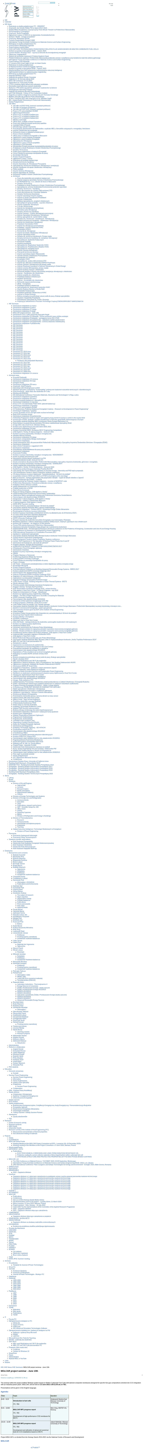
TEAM (11, 1307)
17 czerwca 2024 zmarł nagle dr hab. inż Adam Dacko (27, 63)
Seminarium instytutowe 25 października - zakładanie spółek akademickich (39, 320)
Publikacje (21, 873)
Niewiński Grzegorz (20, 963)
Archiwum (16, 176)
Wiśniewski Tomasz (20, 1035)
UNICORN (12, 1230)
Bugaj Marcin (17, 865)
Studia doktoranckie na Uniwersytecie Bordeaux (29, 486)
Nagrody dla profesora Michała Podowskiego (24, 91)
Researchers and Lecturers (18, 853)
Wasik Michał (17, 1030)
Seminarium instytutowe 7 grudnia (24, 411)
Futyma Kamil (18, 889)
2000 (15, 1298)
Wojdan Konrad (18, 1037)
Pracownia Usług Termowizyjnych (24, 837)
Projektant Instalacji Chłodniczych (29, 277)
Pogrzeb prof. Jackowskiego (22, 719)
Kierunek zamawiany (16, 1071)
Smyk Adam (17, 1061)
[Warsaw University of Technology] (17, 16)
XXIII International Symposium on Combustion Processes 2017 (34, 532)
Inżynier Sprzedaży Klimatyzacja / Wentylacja (33, 215)
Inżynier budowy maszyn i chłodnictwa (30, 270)
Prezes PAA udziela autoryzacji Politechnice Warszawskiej (33, 525)
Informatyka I (21, 1009)
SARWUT (12, 1248)
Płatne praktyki (18, 169)
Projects (7, 1136)
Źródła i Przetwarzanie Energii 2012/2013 (31, 989)
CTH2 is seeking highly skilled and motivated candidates (28, 84)
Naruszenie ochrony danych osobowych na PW (29, 458)
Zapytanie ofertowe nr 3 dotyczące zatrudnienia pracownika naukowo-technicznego (41, 1180)
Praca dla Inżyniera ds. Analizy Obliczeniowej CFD (34, 190)
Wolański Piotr (18, 1065)
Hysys (11, 1355)
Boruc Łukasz (17, 862)
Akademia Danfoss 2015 (21, 625)
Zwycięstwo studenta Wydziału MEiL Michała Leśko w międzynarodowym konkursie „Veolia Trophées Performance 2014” (55, 639)
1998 (15, 1295)
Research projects (23, 1033)
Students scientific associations (19, 839)
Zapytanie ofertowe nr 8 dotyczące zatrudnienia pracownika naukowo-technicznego (41, 1189)
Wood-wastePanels (15, 1147)
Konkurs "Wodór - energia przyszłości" (22, 37)
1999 (15, 1296)
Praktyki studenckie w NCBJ (23, 488)
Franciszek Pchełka (20, 453)
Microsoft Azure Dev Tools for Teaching (22, 1338)
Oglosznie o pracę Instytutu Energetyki (26, 139)
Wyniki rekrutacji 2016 (20, 583)
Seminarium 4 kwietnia (21, 550)
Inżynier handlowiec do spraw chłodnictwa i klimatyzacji (32, 167)
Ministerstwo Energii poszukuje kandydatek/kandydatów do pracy (35, 146)
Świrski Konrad (18, 1022)
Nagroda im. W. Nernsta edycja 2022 (21, 79)
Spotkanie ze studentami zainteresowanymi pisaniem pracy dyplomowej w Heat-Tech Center (45, 673)
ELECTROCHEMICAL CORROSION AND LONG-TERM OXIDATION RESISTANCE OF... (48, 1153)
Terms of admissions (20, 1081)
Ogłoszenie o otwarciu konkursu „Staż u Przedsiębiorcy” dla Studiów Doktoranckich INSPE (44, 662)
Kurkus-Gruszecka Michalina (23, 927)
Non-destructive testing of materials (25, 1133)
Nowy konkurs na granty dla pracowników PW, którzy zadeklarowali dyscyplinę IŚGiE (42, 423)
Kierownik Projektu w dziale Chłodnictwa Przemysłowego (33, 174)
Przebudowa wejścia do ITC (22, 729)
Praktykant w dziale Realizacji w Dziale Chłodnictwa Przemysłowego (37, 148)
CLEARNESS (14, 1140)
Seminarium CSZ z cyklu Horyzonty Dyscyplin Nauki (31, 314)
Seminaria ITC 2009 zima (22, 371)
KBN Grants (13, 1126)
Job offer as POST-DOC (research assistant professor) (31, 106)
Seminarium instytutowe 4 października (26, 323)
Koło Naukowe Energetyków (23, 841)
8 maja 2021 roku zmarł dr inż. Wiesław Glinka (29, 425)
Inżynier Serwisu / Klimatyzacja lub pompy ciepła (34, 264)
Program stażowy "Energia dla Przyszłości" (28, 544)
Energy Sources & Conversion (27, 986)
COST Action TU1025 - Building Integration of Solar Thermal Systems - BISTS (40, 581)
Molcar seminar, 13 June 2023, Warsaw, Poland (29, 1203)
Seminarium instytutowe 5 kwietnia (25, 397)
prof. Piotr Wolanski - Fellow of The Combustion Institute (28, 93)
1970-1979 (17, 1284)
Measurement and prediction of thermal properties (30, 1132)
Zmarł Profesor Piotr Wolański (19, 61)
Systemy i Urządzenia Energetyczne (25, 1096)
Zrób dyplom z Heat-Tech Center (24, 636)
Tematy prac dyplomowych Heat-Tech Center (28, 675)
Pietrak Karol (17, 973)
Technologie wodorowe (21, 1111)
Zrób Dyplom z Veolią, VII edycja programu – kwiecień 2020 (33, 467)
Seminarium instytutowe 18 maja (24, 428)
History (19, 810)
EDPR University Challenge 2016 (24, 597)
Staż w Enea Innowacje (21, 490)
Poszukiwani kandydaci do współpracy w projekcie (30, 648)
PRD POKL (13, 1244)
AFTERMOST (14, 1192)
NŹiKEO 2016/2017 (24, 998)
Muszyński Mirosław (20, 962)
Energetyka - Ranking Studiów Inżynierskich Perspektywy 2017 (30, 766)
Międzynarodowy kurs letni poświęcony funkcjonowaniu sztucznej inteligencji (35, 70)
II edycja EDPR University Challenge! (26, 558)
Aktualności (21, 1043)
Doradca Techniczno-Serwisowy (28, 194)
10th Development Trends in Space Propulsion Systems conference (36, 539)
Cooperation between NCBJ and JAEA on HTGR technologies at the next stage (40, 476)
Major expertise (22, 897)
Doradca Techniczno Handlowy (28, 211)
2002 (15, 1302)
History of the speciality (21, 1082)
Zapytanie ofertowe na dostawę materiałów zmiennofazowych (34, 1222)
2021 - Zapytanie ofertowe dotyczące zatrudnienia (30, 1210)
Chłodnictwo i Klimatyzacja (22, 1094)
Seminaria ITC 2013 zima (22, 355)
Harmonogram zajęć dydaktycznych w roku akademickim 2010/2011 (36, 738)
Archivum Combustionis (21, 1272)
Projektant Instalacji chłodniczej (28, 285)
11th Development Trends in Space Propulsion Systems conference (36, 472)
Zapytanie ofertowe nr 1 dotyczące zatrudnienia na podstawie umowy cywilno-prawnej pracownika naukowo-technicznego (55, 1176)
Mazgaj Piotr (17, 918)
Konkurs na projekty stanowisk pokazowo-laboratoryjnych (33, 734)
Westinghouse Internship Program (20, 89)
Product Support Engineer (22, 157)
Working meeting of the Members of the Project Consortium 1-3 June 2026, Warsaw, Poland (44, 1145)
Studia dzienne (14, 1092)
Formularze (13, 1306)
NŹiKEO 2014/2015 (24, 993)
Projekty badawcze (23, 900)
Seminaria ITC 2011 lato (21, 366)
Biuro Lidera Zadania (20, 1255)
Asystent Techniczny (24, 278)
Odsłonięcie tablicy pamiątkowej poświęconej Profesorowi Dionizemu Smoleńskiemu (42, 495)
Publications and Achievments (27, 884)
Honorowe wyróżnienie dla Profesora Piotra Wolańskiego (33, 627)
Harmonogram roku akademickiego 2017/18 (28, 516)
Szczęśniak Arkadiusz (20, 1017)
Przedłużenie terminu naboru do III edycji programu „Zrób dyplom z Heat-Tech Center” (42, 632)
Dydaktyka (21, 871)
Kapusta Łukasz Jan (20, 915)
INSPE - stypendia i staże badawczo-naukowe (29, 669)
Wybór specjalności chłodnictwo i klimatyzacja (29, 689)
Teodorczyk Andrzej (20, 1026)
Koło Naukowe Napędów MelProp (25, 848)
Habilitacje (12, 1276)
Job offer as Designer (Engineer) (24, 107)
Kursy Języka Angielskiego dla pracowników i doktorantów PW (34, 749)
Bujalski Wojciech (19, 867)
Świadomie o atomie (20, 643)
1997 (15, 1293)
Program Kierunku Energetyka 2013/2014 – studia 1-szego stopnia (36, 685)
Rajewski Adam (18, 982)
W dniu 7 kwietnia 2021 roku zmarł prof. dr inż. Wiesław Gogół (30, 98)
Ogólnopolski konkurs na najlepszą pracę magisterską (27, 72)
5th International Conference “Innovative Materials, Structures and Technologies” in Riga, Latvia (46, 395)
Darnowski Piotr (18, 880)
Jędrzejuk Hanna (19, 913)
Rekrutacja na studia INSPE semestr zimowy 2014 (30, 654)
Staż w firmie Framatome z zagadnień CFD (28, 446)
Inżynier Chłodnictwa (24, 199)
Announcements (23, 800)
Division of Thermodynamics (23, 818)
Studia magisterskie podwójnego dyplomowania (29, 465)
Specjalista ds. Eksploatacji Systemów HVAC (33, 245)
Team (19, 803)
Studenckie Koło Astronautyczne (24, 847)
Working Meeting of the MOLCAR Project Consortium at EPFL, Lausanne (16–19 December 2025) (47, 1143)
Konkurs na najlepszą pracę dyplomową (27, 624)
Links (6, 1360)
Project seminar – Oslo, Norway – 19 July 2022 (29, 1205)
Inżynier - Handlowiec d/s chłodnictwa (30, 273)
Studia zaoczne (14, 1100)
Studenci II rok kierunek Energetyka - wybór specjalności (32, 608)
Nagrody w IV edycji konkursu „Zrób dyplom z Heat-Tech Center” (35, 576)
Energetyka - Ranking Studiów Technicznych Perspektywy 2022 (31, 773)
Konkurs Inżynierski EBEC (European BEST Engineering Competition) (37, 430)
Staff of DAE (21, 785)
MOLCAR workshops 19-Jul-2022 (20, 81)
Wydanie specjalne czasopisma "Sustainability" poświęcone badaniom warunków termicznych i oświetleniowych (52, 390)
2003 (15, 1304)
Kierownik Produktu (24, 241)
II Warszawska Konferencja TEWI (24, 703)
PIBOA (15, 553)
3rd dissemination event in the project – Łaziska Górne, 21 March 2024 (37, 1201)
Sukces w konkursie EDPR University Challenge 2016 (31, 574)
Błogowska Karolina (20, 860)
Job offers (12, 104)
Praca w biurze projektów (21, 134)
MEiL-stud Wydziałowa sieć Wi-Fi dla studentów (29, 661)
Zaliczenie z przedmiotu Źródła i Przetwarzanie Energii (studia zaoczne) (42, 995)
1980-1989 (17, 1285)
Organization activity (24, 898)
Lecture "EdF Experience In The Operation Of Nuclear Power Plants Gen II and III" (41, 541)
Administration (14, 1045)
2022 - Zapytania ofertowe (22, 1172)
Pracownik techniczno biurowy (27, 252)
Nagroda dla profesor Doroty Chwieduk (22, 77)
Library (11, 778)
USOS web (26, 16)
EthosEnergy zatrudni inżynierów (24, 127)
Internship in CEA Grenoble (22, 144)
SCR (10, 1233)
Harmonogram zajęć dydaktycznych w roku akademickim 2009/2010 (36, 752)
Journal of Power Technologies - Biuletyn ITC (28, 1274)
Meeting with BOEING (20, 393)
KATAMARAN (14, 1224)
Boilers (19, 924)
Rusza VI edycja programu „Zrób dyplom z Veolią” (30, 492)
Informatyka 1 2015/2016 (25, 882)
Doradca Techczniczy (20, 150)
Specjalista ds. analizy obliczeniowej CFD (31, 261)
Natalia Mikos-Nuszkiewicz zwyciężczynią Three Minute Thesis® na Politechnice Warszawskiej (42, 30)
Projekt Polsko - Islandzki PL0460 (24, 745)
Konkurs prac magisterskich (22, 713)
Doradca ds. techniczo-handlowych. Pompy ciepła (34, 236)
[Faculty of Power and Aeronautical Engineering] (6, 17)
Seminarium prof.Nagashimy (23, 726)
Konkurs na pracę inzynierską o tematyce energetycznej (32, 434)
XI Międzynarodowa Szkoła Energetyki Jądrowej (25, 67)
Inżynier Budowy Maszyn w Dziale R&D (31, 289)
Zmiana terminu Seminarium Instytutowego (28, 537)
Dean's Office (26, 14)
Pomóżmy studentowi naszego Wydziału (27, 701)
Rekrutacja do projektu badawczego (25, 160)
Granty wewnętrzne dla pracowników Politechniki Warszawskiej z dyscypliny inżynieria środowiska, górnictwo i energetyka (55, 462)
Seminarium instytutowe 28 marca (24, 384)
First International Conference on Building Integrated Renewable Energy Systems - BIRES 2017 (46, 569)
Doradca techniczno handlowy (23, 162)
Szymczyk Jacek (19, 1020)
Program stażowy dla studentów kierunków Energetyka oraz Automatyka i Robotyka (41, 520)
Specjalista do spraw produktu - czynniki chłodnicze (35, 203)
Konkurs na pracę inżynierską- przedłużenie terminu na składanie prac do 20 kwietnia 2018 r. (45, 513)
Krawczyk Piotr (18, 922)
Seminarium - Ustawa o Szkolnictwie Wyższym (29, 500)
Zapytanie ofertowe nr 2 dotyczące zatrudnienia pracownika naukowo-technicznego (41, 1178)
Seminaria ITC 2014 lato (21, 353)
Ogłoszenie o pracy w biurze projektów (26, 143)
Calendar (8, 22)
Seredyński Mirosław (20, 1007)
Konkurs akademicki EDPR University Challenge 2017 (32, 571)
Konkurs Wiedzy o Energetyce (23, 617)
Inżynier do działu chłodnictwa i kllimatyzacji (32, 233)
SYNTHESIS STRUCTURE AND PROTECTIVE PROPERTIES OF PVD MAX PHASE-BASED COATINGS (54, 1157)
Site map (111, 3)
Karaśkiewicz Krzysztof (21, 916)
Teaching (20, 827)
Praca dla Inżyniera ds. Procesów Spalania (32, 192)
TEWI (11, 1257)
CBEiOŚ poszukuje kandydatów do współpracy (29, 676)
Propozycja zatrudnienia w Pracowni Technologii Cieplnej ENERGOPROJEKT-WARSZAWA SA (50, 301)
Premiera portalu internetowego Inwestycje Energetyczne (32, 585)
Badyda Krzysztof (19, 855)
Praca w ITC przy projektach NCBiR (25, 111)
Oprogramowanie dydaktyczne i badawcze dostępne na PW (29, 1330)
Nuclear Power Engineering (18, 1075)
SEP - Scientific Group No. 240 (28, 807)
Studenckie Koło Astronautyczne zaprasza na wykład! (31, 747)
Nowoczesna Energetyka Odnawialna (26, 1109)
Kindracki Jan (17, 920)
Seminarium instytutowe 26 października (27, 416)
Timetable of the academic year (24, 720)
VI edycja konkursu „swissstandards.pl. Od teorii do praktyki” (33, 506)
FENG (11, 1138)
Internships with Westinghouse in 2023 (26, 388)
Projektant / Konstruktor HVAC (27, 224)
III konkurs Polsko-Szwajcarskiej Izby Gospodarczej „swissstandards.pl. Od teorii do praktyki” (45, 613)
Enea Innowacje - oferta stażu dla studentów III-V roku (31, 391)
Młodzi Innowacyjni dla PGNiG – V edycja (27, 479)
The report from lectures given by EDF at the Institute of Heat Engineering (38, 610)
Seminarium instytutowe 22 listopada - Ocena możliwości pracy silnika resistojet (40, 316)
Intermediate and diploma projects (29, 823)
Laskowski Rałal (18, 931)
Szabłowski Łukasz (19, 1015)
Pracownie (12, 833)
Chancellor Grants (15, 1128)
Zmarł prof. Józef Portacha (22, 386)
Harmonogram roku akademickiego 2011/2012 (29, 731)
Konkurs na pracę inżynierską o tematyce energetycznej (32, 551)
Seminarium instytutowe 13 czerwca (25, 379)
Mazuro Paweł (18, 948)
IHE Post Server (27, 6)
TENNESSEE (14, 1239)
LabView (16, 1336)
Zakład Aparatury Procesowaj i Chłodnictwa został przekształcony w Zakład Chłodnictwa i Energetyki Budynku (51, 682)
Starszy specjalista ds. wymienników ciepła (32, 217)
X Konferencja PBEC (20, 733)
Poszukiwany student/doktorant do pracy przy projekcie (32, 449)
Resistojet (20, 952)
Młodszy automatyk (19, 120)
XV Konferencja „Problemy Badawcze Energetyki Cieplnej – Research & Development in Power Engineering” (50, 409)
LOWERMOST (14, 1212)
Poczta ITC (13, 1319)
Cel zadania (17, 1251)
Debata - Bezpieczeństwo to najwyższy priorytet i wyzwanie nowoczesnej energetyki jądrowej (45, 629)
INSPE (15, 655)
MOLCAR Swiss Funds (17, 1141)
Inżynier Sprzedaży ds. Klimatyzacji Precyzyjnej (29, 164)
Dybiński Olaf (17, 886)
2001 (15, 1300)
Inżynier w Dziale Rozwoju (26, 294)
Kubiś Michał (17, 926)
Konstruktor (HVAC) (24, 229)
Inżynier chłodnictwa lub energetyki (25, 130)
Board (11, 779)
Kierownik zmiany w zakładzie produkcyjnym (28, 132)
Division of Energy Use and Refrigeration (27, 798)
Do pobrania (13, 1263)
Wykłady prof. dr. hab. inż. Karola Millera (27, 743)
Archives (8, 1261)
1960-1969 (17, 1282)
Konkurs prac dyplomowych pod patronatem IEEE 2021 (32, 426)
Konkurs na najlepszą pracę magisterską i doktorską (31, 594)
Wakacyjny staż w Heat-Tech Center (25, 620)
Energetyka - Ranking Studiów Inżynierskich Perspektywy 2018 (30, 768)
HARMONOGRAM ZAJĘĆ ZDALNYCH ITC (28, 460)
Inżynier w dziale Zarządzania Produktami (31, 197)
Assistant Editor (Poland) (21, 125)
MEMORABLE (14, 1170)
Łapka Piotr (17, 942)
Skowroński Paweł (19, 1013)
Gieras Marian (18, 891)
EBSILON (16, 1323)
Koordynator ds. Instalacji (26, 257)
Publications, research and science (29, 805)
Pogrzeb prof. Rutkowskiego (22, 717)
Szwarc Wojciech (19, 1063)
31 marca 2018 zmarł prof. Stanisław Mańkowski (29, 514)
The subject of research (25, 895)
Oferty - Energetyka (23, 284)
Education (20, 802)
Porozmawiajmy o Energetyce (19, 31)
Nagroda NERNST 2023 (17, 75)
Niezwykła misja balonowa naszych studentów (25, 86)
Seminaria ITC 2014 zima (22, 351)
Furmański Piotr (18, 888)
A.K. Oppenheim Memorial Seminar (25, 757)
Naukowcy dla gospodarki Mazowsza (30, 360)
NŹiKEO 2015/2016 (24, 996)
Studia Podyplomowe (16, 102)
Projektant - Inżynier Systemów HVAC (30, 227)
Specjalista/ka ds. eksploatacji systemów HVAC (33, 287)
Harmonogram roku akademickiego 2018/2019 (29, 497)
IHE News (8, 24)
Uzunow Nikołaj (18, 1028)
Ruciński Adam (18, 1002)
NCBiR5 (12, 1249)
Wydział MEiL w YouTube (17, 1358)
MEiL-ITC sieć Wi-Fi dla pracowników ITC (27, 641)
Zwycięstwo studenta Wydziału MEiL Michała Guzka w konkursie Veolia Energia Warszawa (44, 536)
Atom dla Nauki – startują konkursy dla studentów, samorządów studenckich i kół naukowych (45, 622)
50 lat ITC (12, 1267)
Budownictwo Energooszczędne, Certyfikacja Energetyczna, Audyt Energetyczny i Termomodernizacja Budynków (52, 1105)
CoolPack (16, 1349)
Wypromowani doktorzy (25, 792)
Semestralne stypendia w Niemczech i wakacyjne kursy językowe (35, 712)
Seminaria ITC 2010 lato (21, 370)
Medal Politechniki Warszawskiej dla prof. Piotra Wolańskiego (34, 638)
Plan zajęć (21, 905)
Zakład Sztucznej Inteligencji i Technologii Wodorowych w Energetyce (37, 829)
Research (20, 820)
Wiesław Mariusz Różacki (22, 435)
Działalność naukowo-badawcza (28, 874)
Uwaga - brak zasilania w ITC (23, 680)
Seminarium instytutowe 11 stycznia (25, 402)
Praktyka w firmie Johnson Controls (25, 485)
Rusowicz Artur (18, 1006)
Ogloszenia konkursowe (21, 113)
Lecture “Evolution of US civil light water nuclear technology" (34, 412)
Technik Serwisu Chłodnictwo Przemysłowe (32, 255)
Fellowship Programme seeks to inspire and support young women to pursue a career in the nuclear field (49, 418)
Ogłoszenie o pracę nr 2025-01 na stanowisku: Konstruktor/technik (31, 35)
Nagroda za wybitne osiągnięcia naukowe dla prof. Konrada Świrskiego (33, 95)
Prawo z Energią (19, 562)
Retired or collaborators (17, 1047)
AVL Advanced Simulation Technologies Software (30, 1328)
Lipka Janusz (17, 940)
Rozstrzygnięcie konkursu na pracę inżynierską (29, 511)
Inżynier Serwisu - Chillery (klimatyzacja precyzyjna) (35, 213)
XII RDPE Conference (20, 618)
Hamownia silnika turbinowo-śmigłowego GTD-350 (30, 601)
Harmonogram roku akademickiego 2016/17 (28, 573)
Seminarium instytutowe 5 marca (24, 307)
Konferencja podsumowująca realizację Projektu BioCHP (33, 469)
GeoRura (12, 1174)
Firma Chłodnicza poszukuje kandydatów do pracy (30, 153)
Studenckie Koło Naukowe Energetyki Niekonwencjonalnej (33, 843)
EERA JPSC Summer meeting (23, 504)
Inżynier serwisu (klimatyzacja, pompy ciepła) (32, 268)
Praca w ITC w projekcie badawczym (26, 114)
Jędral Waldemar (19, 1052)
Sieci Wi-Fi (12, 1341)
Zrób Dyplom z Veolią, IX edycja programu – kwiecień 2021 (33, 432)
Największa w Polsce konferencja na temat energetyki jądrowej (35, 652)
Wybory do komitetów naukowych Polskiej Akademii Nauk (29, 56)
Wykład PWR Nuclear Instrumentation (26, 708)
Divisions (12, 781)
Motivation (16, 1309)
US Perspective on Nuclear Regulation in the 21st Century (33, 646)
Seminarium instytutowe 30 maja (24, 381)
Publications (21, 902)
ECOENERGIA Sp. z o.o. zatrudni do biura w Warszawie (36, 182)
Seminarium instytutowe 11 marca (24, 306)
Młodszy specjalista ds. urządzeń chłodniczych (33, 201)
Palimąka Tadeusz (19, 971)
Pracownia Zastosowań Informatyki (25, 835)
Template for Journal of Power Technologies (28, 1265)
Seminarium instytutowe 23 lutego (24, 437)
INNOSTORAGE (14, 1220)
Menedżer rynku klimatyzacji (27, 210)
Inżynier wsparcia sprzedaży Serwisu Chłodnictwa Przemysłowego (40, 180)
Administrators (14, 1357)
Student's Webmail (28, 11)
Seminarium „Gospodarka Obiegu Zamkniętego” (29, 439)
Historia (20, 794)
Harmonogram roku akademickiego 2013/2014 (29, 678)
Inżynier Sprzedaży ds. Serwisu (24, 172)
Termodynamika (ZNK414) (26, 980)
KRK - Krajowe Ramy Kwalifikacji (20, 1090)
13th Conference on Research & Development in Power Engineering (36, 530)
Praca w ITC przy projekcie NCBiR (25, 407)
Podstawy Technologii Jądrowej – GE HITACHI (29, 727)
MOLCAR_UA (14, 1159)
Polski (7, 3)
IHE (6, 20)
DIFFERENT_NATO (16, 1149)
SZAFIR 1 (12, 1191)
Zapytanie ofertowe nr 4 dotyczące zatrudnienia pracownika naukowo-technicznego (41, 1182)
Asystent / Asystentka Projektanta (28, 298)
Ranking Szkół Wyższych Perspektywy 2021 (24, 772)
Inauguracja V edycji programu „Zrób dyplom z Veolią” (31, 499)
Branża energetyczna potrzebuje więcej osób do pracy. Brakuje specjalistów (43, 296)
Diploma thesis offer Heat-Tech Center (26, 698)
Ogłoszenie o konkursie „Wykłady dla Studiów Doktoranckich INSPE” (37, 664)
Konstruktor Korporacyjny (26, 291)
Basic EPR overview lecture (22, 414)
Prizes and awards (23, 904)
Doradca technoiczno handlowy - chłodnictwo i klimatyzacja (37, 220)
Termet (11, 1242)
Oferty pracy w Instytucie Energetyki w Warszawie (30, 135)
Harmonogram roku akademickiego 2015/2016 (29, 599)
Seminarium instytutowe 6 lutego (24, 311)
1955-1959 (17, 1280)
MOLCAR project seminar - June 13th (26, 313)
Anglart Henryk (18, 1049)
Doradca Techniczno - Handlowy (28, 189)
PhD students (13, 1067)
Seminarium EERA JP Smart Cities (25, 666)
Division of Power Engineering (27, 831)
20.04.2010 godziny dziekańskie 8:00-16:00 (28, 742)
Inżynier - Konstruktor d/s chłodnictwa (30, 280)
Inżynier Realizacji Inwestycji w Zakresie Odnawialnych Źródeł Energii (41, 266)
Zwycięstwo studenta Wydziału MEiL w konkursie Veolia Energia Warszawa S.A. (40, 421)
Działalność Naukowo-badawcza (28, 959)
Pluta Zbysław (18, 1058)
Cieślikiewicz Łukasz (20, 878)
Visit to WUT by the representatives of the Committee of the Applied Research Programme (44, 1207)
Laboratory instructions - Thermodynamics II (32, 984)
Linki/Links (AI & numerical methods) (29, 978)
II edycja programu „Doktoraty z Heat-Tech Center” (30, 602)
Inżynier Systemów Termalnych (28, 204)
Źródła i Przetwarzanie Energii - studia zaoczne (33, 988)
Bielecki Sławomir (19, 858)
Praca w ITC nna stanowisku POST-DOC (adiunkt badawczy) (34, 404)
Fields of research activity (17, 1123)
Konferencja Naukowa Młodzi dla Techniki (27, 557)
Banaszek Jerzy (18, 856)
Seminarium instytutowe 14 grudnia (25, 405)
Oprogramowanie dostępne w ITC (20, 1321)
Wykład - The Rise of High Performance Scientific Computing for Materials (38, 595)
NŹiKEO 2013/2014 (24, 991)
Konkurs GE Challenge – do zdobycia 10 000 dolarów (31, 523)
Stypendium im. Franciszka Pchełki (21, 82)
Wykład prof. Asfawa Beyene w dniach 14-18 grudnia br (32, 750)
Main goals (17, 1311)
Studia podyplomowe (16, 1103)
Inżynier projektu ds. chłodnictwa (28, 275)
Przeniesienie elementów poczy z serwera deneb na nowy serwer (35, 696)
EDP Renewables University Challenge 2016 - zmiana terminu (34, 588)
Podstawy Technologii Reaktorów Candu (27, 706)
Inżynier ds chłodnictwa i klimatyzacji (30, 222)
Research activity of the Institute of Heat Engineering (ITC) (29, 1130)
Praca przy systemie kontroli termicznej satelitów (29, 123)
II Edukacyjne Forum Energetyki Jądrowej (27, 548)
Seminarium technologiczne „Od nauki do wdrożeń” (30, 543)
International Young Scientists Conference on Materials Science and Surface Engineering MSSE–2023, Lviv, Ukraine (53, 1163)
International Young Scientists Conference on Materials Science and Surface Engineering (39, 42)
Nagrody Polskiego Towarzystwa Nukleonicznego (30, 580)
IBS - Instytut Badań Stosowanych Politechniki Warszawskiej (30, 100)
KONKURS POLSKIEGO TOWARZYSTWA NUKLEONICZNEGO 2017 (37, 546)
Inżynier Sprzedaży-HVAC (26, 234)
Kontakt (15, 1073)
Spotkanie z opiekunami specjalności (26, 534)
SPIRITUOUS (13, 1167)
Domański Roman (19, 1051)
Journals (12, 1269)
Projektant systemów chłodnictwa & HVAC (31, 292)
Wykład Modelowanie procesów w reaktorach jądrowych (32, 690)
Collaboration (17, 1088)
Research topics (22, 789)
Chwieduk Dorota (19, 876)
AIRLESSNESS (14, 1214)
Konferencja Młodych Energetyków (25, 694)
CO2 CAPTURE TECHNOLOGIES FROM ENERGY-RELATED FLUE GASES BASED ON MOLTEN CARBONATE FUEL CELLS (53, 49)
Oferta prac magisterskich (17, 54)
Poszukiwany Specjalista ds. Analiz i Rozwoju (33, 299)
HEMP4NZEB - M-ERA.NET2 (19, 1218)
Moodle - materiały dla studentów (20, 1340)
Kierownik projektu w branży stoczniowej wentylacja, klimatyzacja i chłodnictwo (44, 271)
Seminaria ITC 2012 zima (22, 358)
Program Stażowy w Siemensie (24, 555)
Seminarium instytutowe (21, 441)
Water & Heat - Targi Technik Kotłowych (26, 699)
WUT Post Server (27, 9)
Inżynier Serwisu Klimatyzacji (23, 171)
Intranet (7, 1362)
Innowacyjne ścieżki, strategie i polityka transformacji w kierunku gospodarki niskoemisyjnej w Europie (48, 419)
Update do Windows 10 (21, 1351)
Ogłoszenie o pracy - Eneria (22, 158)
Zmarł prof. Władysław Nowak (19, 38)
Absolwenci (13, 1114)
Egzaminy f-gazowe (24, 812)
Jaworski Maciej (18, 911)
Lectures (20, 787)
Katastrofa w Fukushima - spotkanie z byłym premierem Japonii (35, 668)
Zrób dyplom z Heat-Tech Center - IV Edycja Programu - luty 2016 (35, 590)
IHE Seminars (13, 304)
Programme (17, 1084)
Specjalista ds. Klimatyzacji (22, 141)
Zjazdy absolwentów (20, 1116)
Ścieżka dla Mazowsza (17, 1228)
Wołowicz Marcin (19, 1039)
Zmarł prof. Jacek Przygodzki (19, 33)
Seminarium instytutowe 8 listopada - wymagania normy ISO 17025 (36, 318)
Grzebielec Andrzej (19, 893)
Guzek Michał (17, 909)
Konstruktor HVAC (23, 259)
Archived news (14, 375)
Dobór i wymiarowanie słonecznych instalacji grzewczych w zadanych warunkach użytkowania (45, 683)
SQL (10, 1118)
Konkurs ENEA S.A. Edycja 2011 (24, 736)
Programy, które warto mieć (18, 1347)
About (7, 776)
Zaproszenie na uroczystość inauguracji (26, 578)
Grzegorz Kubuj (18, 382)
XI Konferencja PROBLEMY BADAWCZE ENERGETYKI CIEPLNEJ (36, 687)
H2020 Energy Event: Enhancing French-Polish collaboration (34, 493)
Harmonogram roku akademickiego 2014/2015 (29, 650)
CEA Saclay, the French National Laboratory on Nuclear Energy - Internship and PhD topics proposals (48, 470)
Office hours (21, 809)
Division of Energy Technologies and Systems (29, 796)
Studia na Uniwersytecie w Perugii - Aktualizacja (29, 592)
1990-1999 (17, 1287)
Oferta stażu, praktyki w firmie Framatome (27, 121)
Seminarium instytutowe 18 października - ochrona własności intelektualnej (39, 321)
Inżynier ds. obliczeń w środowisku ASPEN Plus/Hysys (36, 263)
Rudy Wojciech (18, 1004)
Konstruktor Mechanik (20, 155)
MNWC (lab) (21, 976)
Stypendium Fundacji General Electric (26, 722)
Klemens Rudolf (18, 1054)
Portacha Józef (18, 1059)
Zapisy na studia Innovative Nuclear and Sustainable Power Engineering (38, 671)
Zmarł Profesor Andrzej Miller (19, 47)
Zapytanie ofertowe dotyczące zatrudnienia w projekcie (32, 1216)
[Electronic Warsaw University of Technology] (37, 16)
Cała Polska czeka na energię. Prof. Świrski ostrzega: (31, 604)
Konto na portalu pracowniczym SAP (25, 456)
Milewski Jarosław (19, 954)
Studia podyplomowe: (20, 756)
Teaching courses (23, 1032)
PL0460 (11, 1246)
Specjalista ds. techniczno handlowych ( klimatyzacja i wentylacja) (36, 165)
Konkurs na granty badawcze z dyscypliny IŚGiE (29, 400)
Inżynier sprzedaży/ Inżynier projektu (29, 196)
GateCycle (16, 1326)
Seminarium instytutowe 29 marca (24, 398)
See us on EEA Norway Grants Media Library (28, 1200)
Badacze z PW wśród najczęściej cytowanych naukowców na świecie (33, 88)
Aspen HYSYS (18, 1325)
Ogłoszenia (21, 869)
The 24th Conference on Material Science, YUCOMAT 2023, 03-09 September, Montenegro (44, 1161)
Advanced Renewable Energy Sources (30, 1000)
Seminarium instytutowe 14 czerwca (25, 373)
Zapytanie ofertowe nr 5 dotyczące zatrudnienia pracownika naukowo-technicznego (41, 1183)
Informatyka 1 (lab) (23, 975)
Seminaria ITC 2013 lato (21, 357)
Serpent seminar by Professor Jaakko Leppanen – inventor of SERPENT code (40, 481)
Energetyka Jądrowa (20, 1107)
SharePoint (13, 1353)
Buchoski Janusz (19, 864)
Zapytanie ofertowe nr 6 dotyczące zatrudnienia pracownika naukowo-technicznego (41, 1185)
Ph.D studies (13, 1101)
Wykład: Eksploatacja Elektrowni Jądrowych (28, 715)
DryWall (11, 1235)
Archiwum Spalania (20, 1271)
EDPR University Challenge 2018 (24, 518)
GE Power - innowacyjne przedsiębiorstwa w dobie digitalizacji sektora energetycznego (43, 564)
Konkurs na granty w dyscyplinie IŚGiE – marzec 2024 (27, 51)
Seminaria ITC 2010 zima (22, 368)
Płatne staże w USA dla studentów (25, 705)
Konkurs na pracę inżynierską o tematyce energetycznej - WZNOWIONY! (38, 455)
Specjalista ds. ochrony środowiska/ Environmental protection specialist (41, 187)
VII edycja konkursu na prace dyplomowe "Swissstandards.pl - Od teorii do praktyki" (42, 474)
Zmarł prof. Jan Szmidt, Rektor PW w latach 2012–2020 (28, 28)
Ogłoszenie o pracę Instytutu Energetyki (26, 137)
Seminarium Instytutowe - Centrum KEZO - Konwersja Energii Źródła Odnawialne (41, 509)
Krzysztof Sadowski (20, 377)
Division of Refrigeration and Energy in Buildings (34, 816)
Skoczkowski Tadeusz (20, 1011)
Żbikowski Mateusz (19, 1041)
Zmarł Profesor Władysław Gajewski (21, 45)
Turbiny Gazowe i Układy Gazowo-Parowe (27, 1112)
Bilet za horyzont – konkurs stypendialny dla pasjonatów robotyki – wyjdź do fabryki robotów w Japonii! (48, 478)
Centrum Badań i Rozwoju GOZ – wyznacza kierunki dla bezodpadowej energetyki (37, 52)
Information (17, 1079)
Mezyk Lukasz (18, 950)
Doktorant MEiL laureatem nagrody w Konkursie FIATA (32, 634)
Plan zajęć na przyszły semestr (23, 754)
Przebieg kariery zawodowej (27, 937)
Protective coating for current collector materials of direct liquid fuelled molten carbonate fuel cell (50, 1155)
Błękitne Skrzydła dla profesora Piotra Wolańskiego (26, 96)
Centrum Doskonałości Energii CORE (22, 40)
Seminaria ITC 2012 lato (21, 363)
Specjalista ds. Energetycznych (28, 248)
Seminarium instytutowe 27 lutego (24, 309)
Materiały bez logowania (25, 944)
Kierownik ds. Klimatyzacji (26, 231)
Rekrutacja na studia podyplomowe (21, 65)
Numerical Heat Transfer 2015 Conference (27, 615)
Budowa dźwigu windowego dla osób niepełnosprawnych (33, 710)
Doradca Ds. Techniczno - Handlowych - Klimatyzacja (35, 219)
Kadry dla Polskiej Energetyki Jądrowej (26, 724)
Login (111, 5)
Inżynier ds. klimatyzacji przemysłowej (30, 208)
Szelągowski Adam (19, 1018)
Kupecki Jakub (18, 1056)
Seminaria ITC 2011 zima (22, 364)
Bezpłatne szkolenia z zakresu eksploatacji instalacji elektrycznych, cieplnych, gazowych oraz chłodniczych (50, 522)
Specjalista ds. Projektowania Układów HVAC (33, 247)
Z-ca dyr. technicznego (25, 206)
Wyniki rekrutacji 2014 (20, 659)
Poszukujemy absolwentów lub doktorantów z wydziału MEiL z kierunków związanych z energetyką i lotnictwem (51, 128)
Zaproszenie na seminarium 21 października (28, 645)
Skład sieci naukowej (20, 1253)
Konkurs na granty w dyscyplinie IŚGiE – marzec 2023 (27, 68)
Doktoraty (12, 1278)
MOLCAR (12, 1194)
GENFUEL (12, 1232)
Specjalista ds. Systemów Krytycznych (30, 240)
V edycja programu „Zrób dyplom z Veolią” (27, 502)
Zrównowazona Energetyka (22, 1098)
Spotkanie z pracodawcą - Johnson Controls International (32, 692)
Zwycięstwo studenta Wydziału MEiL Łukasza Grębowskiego (34, 507)
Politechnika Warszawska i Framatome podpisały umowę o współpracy (37, 483)
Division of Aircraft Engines (22, 783)
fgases (19, 814)
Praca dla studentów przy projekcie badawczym (33, 178)
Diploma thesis (22, 907)
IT (5, 1317)
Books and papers (23, 790)
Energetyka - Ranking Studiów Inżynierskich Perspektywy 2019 (30, 770)
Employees (21, 825)
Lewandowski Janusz (20, 933)
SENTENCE (13, 1168)
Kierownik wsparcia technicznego (28, 282)
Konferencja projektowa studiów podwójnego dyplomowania (34, 1226)
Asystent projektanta (24, 243)
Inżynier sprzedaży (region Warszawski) (31, 254)
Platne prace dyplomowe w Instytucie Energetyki (29, 151)
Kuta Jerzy (16, 929)
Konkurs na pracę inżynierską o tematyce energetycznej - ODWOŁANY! (37, 463)
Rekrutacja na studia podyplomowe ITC (22, 44)
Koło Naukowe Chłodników (22, 845)
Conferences (17, 759)
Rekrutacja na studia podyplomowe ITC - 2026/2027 (27, 26)
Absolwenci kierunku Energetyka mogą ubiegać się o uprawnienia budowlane (40, 527)
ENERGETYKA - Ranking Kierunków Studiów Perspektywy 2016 (31, 765)
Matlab (15, 1334)
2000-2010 (17, 1289)
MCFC (11, 1237)
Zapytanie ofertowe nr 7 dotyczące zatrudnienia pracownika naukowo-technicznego (41, 1187)
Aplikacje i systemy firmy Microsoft (25, 1332)
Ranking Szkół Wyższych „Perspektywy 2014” (24, 763)
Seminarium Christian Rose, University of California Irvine (29, 761)
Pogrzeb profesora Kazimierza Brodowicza (28, 740)
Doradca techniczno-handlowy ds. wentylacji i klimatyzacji (37, 238)
